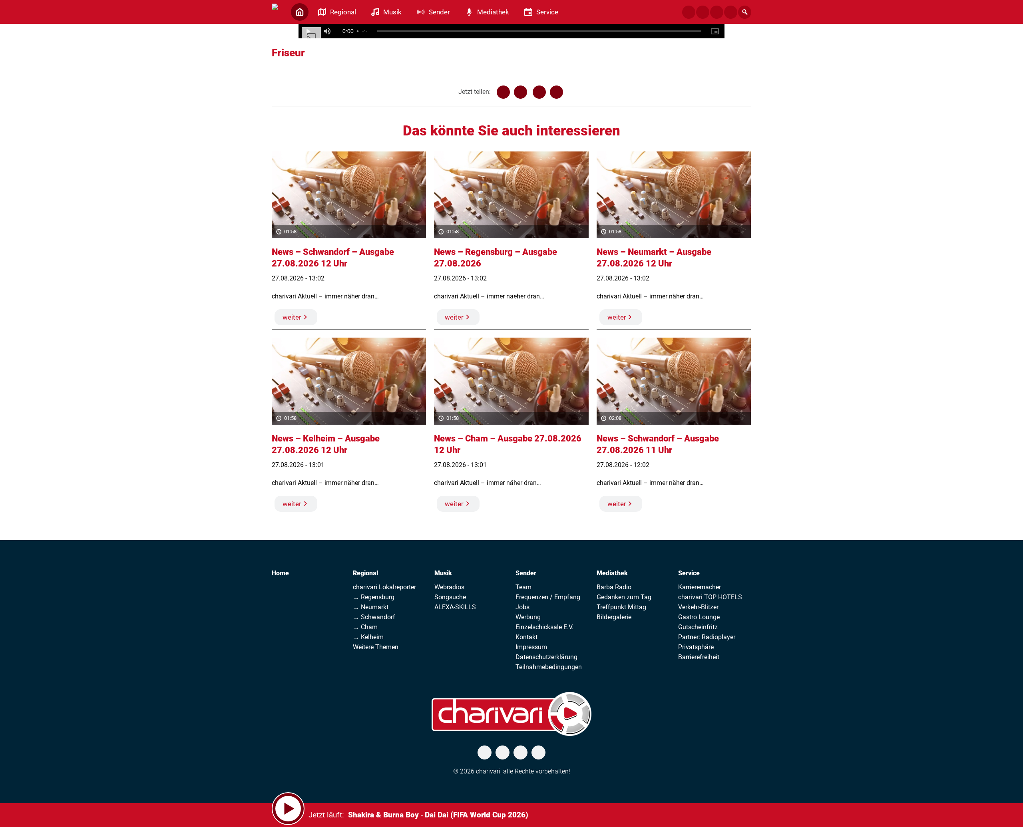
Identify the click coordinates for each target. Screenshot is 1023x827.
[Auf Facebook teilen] (503, 92)
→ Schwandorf (374, 617)
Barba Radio (614, 587)
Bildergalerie (614, 617)
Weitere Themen (375, 647)
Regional (365, 573)
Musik (443, 573)
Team (523, 587)
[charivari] (275, 11)
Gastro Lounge (699, 617)
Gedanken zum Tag (624, 597)
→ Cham (365, 627)
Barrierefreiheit (698, 657)
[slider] (539, 31)
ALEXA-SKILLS (455, 607)
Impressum (531, 647)
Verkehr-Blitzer (698, 607)
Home (280, 573)
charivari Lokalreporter (384, 587)
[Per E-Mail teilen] (556, 92)
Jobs (522, 607)
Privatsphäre (696, 647)
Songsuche (450, 597)
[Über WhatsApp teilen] (539, 92)
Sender (525, 573)
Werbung (528, 617)
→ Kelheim (368, 637)
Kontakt (526, 637)
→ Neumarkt (370, 607)
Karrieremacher (699, 587)
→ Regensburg (373, 597)
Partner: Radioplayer (706, 637)
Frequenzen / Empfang (547, 597)
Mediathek (612, 573)
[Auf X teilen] (520, 92)
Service (689, 573)
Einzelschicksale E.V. (544, 627)
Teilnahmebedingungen (548, 667)
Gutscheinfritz (698, 627)
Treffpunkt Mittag (621, 607)
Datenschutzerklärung (546, 657)
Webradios (449, 587)
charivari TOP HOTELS (710, 597)
